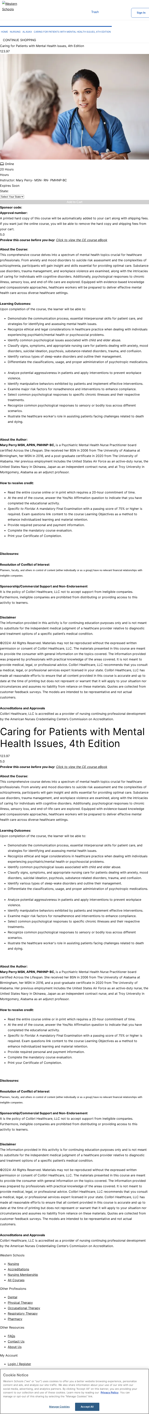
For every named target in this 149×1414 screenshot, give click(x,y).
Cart (106, 13)
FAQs (11, 1336)
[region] (74, 1391)
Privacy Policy (110, 1392)
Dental (12, 1297)
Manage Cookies (59, 1406)
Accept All (87, 1406)
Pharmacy (15, 1319)
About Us (15, 1347)
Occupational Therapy (24, 1308)
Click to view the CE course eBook (81, 240)
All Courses (16, 1280)
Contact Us (16, 1341)
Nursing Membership (23, 1275)
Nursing (13, 1264)
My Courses (119, 13)
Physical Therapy (20, 1303)
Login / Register (19, 1364)
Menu (77, 13)
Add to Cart (74, 202)
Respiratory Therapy (23, 1313)
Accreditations (18, 1269)
